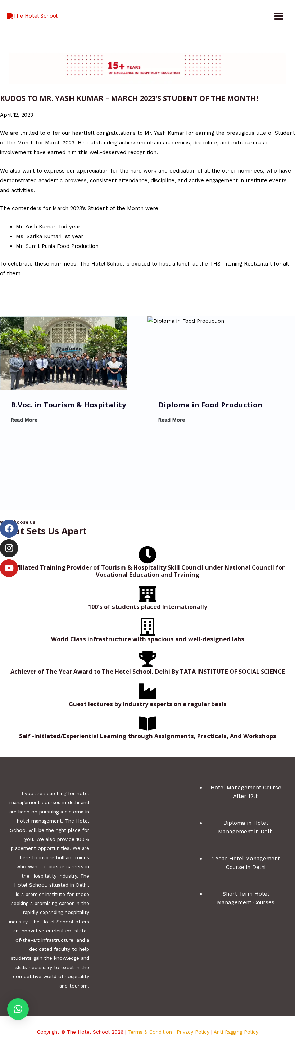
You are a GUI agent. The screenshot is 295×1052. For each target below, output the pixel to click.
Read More (24, 420)
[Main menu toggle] (279, 16)
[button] (18, 1009)
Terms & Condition (150, 1032)
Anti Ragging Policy (236, 1032)
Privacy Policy (193, 1032)
